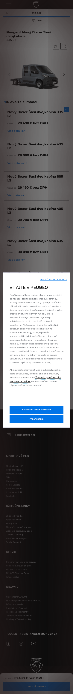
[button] (53, 279)
